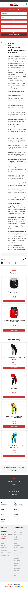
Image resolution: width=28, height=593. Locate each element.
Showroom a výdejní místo (18, 532)
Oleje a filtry (16, 563)
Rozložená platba (17, 556)
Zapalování (16, 566)
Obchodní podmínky (4, 547)
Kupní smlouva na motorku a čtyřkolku (18, 549)
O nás (15, 531)
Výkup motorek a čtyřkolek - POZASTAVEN (18, 554)
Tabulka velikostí (17, 545)
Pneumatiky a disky (17, 565)
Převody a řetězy (16, 558)
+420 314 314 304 (5, 1)
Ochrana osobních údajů (5, 555)
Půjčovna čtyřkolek (17, 539)
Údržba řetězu (16, 573)
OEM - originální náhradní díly (19, 547)
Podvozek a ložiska (17, 572)
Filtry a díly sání (16, 570)
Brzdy (15, 561)
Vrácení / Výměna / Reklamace (6, 552)
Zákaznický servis (4, 542)
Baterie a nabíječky (17, 560)
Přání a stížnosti (4, 554)
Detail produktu (14, 301)
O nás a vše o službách (18, 527)
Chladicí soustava (17, 568)
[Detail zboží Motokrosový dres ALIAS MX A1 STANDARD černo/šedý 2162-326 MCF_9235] (14, 283)
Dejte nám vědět (14, 470)
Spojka (15, 575)
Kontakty (15, 537)
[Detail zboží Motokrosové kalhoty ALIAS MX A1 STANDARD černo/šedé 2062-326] (14, 349)
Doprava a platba (4, 548)
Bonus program (3, 545)
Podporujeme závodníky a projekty (18, 535)
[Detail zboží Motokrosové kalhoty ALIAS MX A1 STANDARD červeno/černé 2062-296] (14, 379)
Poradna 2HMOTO (4, 550)
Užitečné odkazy (17, 542)
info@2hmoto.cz (24, 1)
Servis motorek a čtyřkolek (18, 552)
